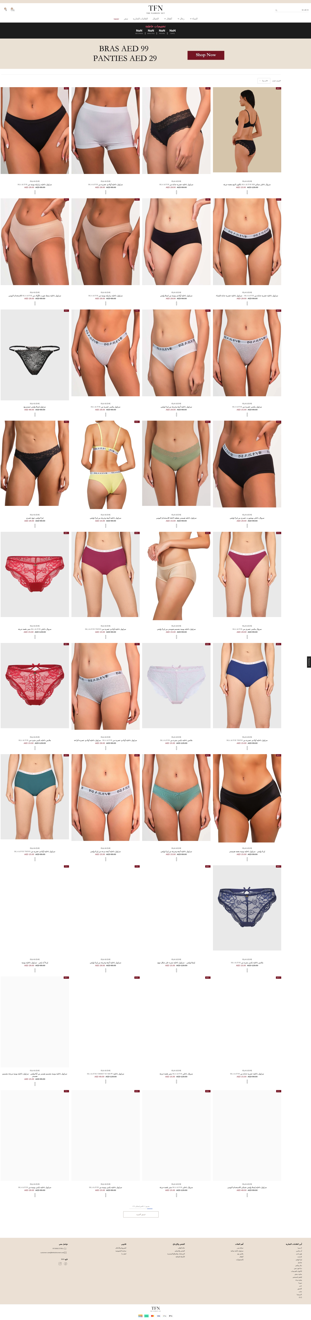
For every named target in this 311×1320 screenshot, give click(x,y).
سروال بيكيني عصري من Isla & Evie (247, 629)
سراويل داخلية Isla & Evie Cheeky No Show (105, 1074)
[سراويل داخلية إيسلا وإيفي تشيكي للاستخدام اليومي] (247, 1135)
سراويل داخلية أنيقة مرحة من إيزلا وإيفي (105, 851)
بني (105, 1195)
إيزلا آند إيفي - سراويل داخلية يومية (35, 963)
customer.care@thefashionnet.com (52, 1252)
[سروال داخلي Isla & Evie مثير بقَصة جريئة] (35, 577)
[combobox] (293, 10)
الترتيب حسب (276, 81)
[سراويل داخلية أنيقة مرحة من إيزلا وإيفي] (105, 799)
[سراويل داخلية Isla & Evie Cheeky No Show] (105, 1021)
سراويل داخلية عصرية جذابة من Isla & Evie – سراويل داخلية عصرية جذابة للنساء (247, 296)
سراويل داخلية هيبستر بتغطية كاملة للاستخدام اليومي (176, 518)
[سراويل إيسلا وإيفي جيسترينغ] (35, 354)
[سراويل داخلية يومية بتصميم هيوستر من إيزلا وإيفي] (176, 577)
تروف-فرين (176, 526)
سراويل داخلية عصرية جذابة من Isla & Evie (176, 184)
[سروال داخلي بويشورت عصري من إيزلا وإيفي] (247, 466)
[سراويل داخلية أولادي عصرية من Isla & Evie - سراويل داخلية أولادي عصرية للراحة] (105, 688)
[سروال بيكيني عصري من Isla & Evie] (247, 577)
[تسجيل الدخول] (14, 10)
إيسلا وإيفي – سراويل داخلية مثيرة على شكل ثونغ (176, 963)
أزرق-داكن (247, 748)
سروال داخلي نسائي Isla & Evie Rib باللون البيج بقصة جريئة (247, 184)
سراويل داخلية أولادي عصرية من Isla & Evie (105, 184)
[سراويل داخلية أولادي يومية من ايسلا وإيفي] (176, 243)
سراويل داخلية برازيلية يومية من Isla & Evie (35, 184)
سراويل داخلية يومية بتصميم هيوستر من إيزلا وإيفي (176, 629)
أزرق (247, 1081)
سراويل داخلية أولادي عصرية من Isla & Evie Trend (105, 629)
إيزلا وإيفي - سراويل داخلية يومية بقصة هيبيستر (247, 851)
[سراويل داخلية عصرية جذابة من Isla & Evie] (176, 132)
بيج (247, 192)
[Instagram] (60, 1263)
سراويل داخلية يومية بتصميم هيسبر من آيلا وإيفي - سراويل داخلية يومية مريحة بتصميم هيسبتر (34, 1075)
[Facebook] (66, 1263)
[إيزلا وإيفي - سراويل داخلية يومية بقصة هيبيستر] (247, 799)
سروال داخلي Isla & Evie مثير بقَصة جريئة (34, 629)
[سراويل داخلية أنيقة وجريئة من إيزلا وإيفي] (176, 354)
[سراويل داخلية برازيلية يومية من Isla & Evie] (35, 132)
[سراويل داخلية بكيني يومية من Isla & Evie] (105, 1135)
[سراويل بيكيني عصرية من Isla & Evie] (247, 354)
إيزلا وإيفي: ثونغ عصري (34, 518)
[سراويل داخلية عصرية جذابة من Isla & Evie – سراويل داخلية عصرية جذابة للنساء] (247, 243)
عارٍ (105, 303)
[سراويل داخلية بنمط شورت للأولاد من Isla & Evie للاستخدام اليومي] (35, 243)
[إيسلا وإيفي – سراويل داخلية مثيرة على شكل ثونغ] (176, 910)
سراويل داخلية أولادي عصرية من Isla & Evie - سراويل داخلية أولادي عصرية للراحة (105, 740)
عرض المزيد (141, 1214)
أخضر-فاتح (105, 526)
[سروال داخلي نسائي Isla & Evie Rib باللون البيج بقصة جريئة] (247, 132)
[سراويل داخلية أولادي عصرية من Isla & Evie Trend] (105, 577)
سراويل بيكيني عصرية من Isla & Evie (247, 407)
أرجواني (247, 637)
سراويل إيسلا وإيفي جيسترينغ (35, 407)
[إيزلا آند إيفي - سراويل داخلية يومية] (35, 910)
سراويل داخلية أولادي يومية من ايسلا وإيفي (176, 296)
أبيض (105, 192)
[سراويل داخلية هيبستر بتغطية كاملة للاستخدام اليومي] (176, 466)
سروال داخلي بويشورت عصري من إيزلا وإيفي (247, 518)
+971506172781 (58, 1248)
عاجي (247, 1195)
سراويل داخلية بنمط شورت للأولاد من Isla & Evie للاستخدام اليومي (35, 296)
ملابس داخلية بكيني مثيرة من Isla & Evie (176, 740)
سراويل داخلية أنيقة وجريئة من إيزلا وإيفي (176, 407)
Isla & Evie (247, 181)
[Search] (258, 10)
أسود (176, 192)
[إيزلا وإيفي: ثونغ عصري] (35, 466)
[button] (264, 81)
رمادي (247, 414)
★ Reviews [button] (309, 662)
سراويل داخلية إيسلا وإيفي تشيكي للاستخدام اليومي (247, 1187)
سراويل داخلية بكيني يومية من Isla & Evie (105, 1187)
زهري (176, 748)
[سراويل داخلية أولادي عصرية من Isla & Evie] (105, 132)
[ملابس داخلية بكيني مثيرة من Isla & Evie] (176, 688)
